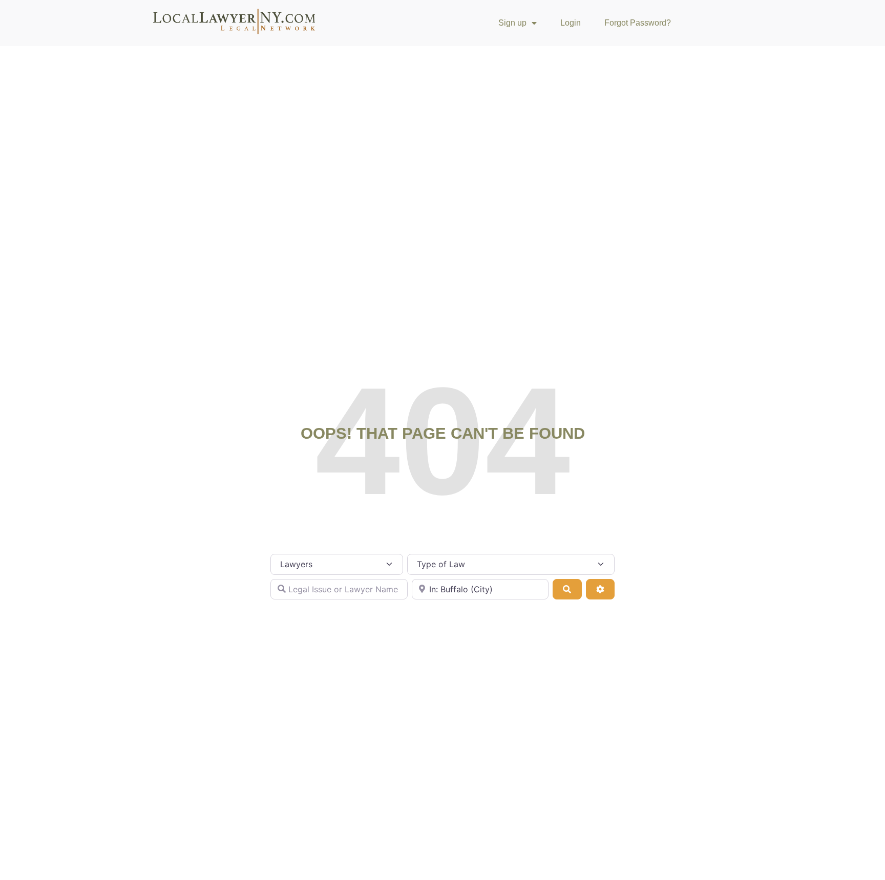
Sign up (512, 22)
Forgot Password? (637, 22)
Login (570, 22)
